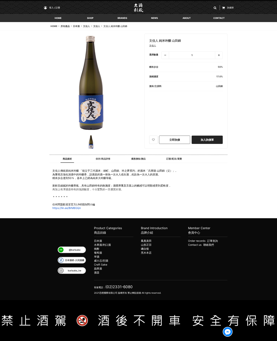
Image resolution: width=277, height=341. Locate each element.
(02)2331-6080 (119, 287)
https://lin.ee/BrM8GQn (66, 208)
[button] (216, 7)
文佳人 (152, 45)
